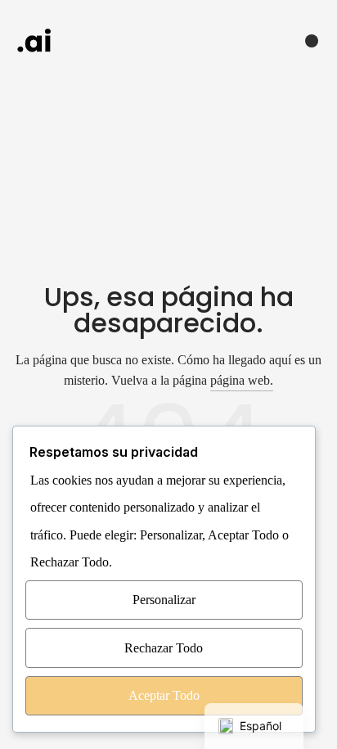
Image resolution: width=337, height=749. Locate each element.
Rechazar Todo (163, 648)
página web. (241, 380)
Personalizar (164, 600)
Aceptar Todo (164, 695)
